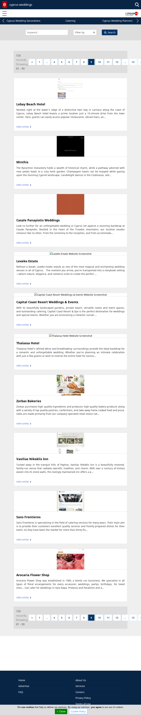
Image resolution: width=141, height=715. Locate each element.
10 (99, 62)
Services (80, 686)
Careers (79, 692)
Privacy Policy (83, 698)
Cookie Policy (78, 711)
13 (133, 62)
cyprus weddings (20, 5)
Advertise (23, 686)
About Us (80, 680)
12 (117, 62)
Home (21, 680)
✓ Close (61, 711)
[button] (3, 20)
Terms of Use (83, 704)
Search (111, 32)
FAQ (20, 692)
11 (108, 62)
